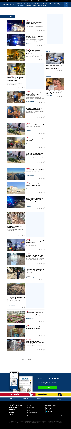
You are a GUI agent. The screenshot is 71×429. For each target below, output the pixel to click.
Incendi (44, 5)
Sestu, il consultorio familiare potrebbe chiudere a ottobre (33, 184)
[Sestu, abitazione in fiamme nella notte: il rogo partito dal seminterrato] (16, 26)
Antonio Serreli (28, 43)
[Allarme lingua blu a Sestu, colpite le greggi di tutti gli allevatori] (16, 289)
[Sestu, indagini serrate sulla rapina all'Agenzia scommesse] (16, 40)
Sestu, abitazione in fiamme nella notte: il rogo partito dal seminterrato (34, 23)
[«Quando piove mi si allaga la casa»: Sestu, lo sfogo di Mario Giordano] (16, 259)
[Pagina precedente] (32, 359)
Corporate (29, 415)
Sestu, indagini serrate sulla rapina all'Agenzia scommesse (34, 37)
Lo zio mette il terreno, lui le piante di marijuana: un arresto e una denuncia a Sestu (34, 155)
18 (28, 359)
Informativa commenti (31, 414)
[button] (37, 30)
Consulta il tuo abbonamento (13, 399)
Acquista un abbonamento (25, 399)
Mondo (35, 3)
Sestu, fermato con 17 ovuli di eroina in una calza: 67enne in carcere (35, 327)
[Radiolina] (32, 0)
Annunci (50, 3)
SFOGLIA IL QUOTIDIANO (66, 4)
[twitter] (4, 0)
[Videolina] (24, 0)
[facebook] (5, 0)
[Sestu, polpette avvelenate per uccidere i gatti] (16, 218)
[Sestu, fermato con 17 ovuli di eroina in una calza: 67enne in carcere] (16, 331)
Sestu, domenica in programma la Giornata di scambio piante (34, 313)
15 (24, 359)
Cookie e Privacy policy (31, 405)
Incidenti (34, 5)
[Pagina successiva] (18, 359)
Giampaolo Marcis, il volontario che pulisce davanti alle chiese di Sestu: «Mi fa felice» (35, 271)
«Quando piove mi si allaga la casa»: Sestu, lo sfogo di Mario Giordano (35, 255)
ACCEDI (66, 1)
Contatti (28, 410)
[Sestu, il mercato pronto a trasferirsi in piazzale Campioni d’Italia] (16, 174)
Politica (38, 3)
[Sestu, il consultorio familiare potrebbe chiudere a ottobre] (16, 188)
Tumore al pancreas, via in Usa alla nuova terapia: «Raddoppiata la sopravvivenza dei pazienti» (54, 67)
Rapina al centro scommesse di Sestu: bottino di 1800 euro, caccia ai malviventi (34, 52)
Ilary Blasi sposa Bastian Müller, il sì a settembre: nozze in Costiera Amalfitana (54, 92)
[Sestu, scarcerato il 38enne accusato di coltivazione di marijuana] (16, 129)
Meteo (58, 3)
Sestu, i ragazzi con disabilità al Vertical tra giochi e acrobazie (34, 109)
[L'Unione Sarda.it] (9, 4)
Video (24, 3)
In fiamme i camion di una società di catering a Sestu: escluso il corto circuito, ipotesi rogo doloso (35, 200)
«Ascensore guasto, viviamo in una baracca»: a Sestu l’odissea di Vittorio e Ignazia (34, 94)
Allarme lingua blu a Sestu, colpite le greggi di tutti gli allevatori (16, 298)
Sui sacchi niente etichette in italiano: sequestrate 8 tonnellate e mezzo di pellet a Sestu (35, 342)
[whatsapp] (7, 0)
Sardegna (28, 3)
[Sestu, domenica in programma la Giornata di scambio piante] (16, 317)
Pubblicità (29, 409)
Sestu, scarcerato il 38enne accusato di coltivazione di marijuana (35, 125)
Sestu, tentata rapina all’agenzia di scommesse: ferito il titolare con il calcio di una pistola (15, 79)
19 (29, 359)
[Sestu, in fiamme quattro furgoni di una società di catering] (16, 245)
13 (22, 359)
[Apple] (53, 408)
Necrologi (54, 3)
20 (30, 359)
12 (20, 359)
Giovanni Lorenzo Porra (30, 101)
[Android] (53, 411)
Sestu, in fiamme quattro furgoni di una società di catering (35, 241)
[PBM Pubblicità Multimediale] (46, 0)
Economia (42, 3)
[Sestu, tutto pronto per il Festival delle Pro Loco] (16, 143)
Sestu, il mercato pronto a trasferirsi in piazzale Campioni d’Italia (35, 170)
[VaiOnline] (40, 1)
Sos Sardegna (28, 5)
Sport (46, 3)
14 (23, 359)
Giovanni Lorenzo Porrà (30, 277)
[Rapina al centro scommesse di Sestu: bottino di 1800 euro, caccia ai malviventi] (16, 55)
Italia (32, 3)
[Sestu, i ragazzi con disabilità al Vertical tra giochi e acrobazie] (16, 112)
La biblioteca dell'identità (38, 399)
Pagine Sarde (58, 399)
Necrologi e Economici (31, 407)
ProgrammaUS (19, 3)
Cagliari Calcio (39, 5)
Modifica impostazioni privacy (32, 412)
